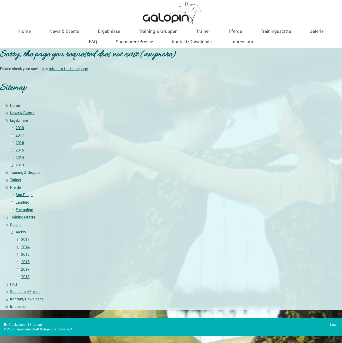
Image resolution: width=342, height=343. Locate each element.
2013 (20, 164)
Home (15, 105)
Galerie (15, 224)
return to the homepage (68, 68)
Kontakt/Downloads (27, 298)
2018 (20, 127)
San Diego (24, 194)
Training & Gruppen (25, 172)
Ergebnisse (19, 120)
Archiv (21, 231)
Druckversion (18, 324)
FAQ (13, 284)
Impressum (19, 306)
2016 (20, 142)
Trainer (15, 179)
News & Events (22, 112)
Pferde (15, 187)
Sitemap (36, 324)
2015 (20, 150)
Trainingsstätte (22, 217)
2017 (20, 135)
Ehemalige (24, 209)
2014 (20, 157)
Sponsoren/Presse (25, 291)
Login (334, 324)
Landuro (22, 202)
